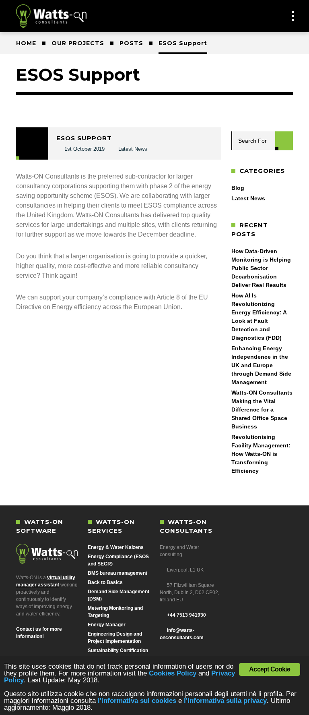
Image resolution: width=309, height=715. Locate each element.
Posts (131, 43)
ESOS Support (84, 138)
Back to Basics (105, 582)
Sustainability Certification (118, 650)
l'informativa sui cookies (137, 701)
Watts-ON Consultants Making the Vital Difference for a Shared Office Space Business (262, 409)
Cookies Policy (172, 673)
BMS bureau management (117, 573)
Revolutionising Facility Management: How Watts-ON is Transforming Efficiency (260, 454)
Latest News (132, 149)
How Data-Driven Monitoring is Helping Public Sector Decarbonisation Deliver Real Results (261, 268)
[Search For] (284, 140)
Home (26, 43)
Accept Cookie (269, 669)
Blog (237, 188)
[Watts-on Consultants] (52, 16)
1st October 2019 (84, 149)
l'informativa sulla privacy (225, 701)
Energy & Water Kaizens (116, 547)
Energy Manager (107, 625)
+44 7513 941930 (186, 615)
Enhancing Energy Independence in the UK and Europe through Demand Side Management (261, 365)
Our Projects (78, 43)
